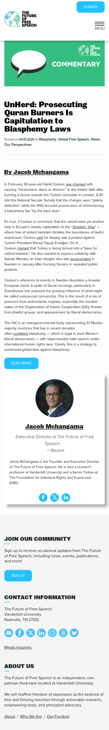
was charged (76, 184)
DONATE (91, 7)
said (40, 237)
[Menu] (100, 23)
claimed (23, 248)
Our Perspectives (18, 144)
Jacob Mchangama (54, 426)
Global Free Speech (73, 139)
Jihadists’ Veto (83, 227)
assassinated (80, 259)
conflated (20, 333)
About (9, 716)
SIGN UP (18, 576)
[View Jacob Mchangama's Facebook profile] (43, 497)
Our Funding (58, 716)
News (95, 139)
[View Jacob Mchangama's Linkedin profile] (66, 497)
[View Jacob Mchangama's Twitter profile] (54, 497)
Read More (21, 363)
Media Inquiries (17, 647)
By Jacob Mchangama (36, 172)
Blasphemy (47, 139)
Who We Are (31, 716)
